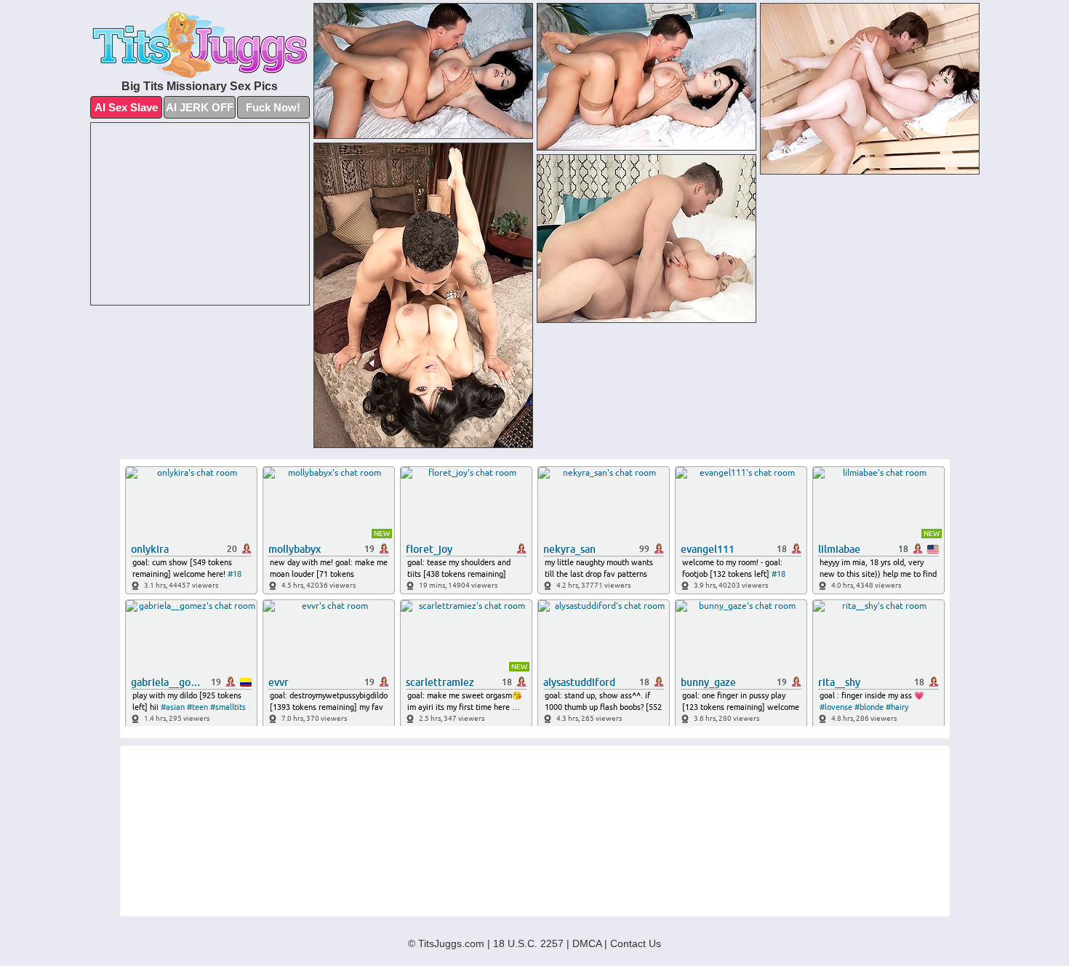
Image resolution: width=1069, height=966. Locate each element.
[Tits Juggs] (200, 45)
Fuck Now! (273, 107)
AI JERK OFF (199, 107)
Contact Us (635, 943)
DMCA (586, 943)
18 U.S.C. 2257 (528, 943)
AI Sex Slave (126, 107)
